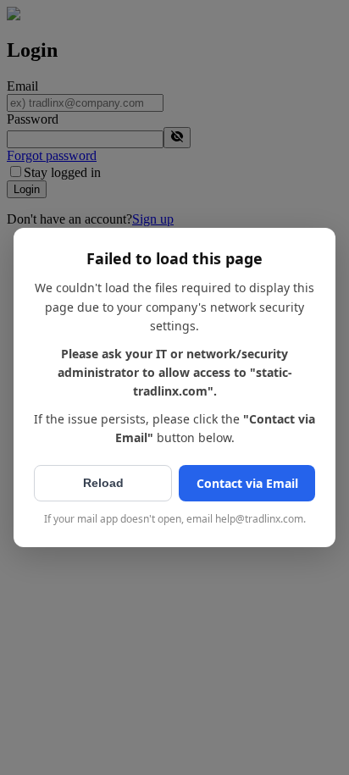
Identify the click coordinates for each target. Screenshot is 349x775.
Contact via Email (247, 483)
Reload (103, 483)
